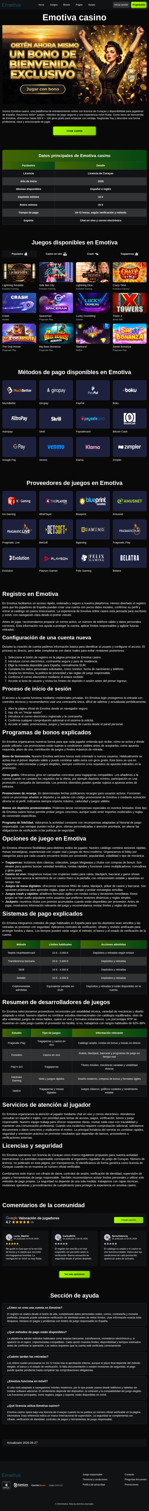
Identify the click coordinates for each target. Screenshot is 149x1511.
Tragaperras (127, 254)
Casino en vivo (54, 254)
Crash (90, 254)
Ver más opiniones (74, 1274)
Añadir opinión (128, 1220)
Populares (17, 254)
